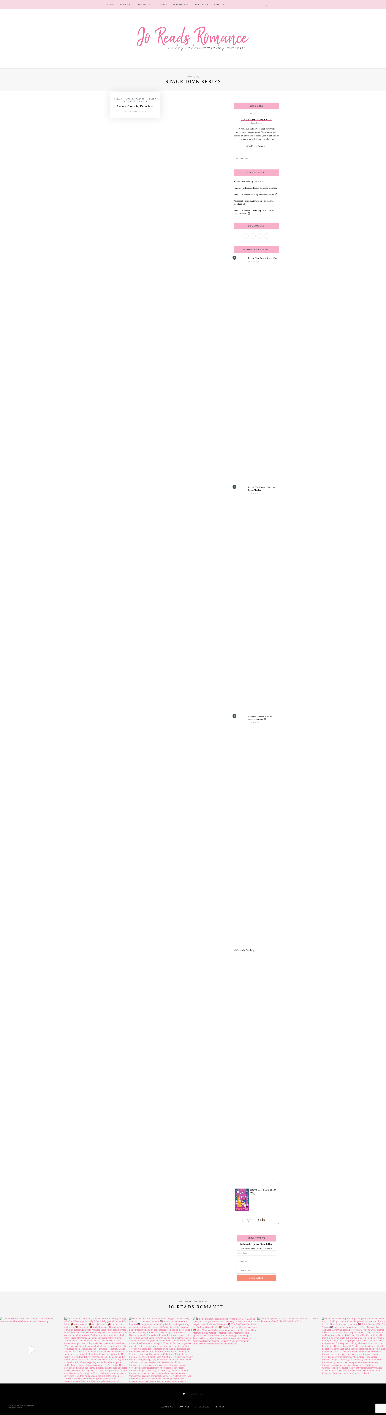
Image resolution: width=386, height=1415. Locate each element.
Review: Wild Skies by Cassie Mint (249, 181)
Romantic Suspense (136, 101)
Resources (201, 4)
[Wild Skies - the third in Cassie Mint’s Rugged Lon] (161, 1349)
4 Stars (118, 99)
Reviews (125, 4)
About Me (220, 4)
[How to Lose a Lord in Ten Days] (242, 1199)
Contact (184, 1407)
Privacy (220, 1407)
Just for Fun (181, 4)
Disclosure (202, 1407)
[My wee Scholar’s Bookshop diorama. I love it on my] (32, 1349)
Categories (143, 4)
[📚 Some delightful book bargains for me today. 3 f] (225, 1349)
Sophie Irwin (256, 1195)
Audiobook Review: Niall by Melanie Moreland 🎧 (256, 194)
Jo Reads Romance (196, 1306)
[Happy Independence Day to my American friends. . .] (289, 1349)
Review (152, 99)
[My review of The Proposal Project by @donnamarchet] (354, 1349)
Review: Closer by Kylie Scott (135, 106)
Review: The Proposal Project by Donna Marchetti (255, 188)
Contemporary (135, 99)
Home (110, 4)
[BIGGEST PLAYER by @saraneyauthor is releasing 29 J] (96, 1349)
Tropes (162, 4)
